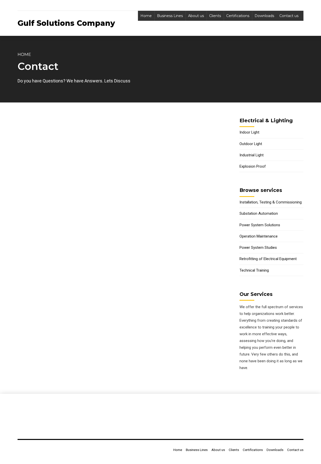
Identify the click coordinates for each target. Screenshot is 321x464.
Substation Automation (258, 213)
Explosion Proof (252, 166)
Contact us (288, 16)
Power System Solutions (259, 225)
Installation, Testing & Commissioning (270, 202)
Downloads (264, 16)
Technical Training (254, 270)
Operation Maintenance (258, 236)
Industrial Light (251, 155)
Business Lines (170, 16)
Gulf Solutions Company (66, 23)
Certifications (237, 16)
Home (146, 16)
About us (196, 16)
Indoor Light (249, 132)
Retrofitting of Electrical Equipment (268, 259)
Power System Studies (258, 247)
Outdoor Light (250, 144)
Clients (215, 16)
